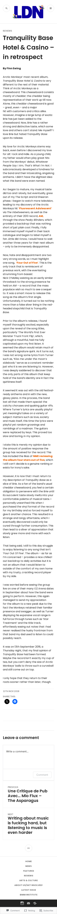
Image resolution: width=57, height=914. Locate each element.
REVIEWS (7, 31)
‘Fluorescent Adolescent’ (35, 208)
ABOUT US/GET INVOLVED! (28, 885)
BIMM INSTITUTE (28, 894)
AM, (41, 216)
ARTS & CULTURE (28, 880)
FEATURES (28, 870)
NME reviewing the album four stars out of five (28, 458)
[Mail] (28, 903)
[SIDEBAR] (28, 848)
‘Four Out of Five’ (27, 263)
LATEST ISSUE (28, 889)
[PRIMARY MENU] (50, 8)
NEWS (28, 866)
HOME (28, 861)
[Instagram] (22, 903)
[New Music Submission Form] (34, 903)
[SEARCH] (6, 8)
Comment (42, 774)
